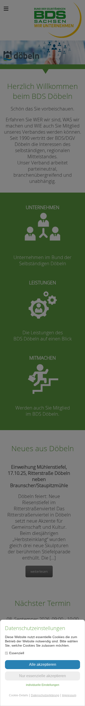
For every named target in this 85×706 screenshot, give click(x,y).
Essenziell (16, 653)
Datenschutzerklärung (45, 695)
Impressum (69, 695)
